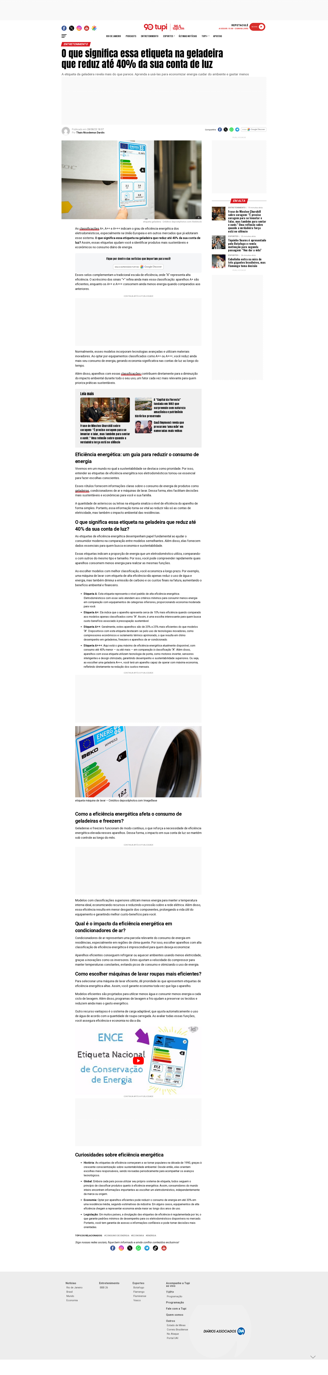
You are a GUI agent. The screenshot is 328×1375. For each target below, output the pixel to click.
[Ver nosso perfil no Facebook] (112, 1249)
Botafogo (138, 1287)
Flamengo (139, 1291)
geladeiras (82, 490)
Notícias (71, 1283)
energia (151, 1236)
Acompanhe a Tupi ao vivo (178, 1285)
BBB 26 (104, 1287)
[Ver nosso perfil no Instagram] (121, 1249)
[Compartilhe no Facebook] (220, 130)
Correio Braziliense (177, 1329)
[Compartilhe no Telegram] (237, 130)
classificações (89, 228)
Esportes (168, 36)
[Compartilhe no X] (226, 130)
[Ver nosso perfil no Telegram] (146, 1249)
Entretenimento (149, 36)
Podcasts (131, 36)
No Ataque (173, 1333)
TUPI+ (170, 1292)
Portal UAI (172, 1338)
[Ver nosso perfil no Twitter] (129, 1249)
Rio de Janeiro (113, 36)
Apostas (217, 36)
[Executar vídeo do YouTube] (138, 1061)
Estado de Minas (176, 1325)
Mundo (70, 1296)
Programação (174, 1296)
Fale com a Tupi (176, 1308)
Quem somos (174, 1314)
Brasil (69, 1291)
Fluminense (139, 1296)
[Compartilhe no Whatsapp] (231, 130)
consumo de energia (117, 1236)
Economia (138, 1236)
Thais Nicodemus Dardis (90, 132)
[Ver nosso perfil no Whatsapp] (138, 1249)
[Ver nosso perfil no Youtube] (164, 1249)
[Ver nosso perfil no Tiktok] (155, 1249)
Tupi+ (205, 36)
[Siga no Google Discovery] (253, 131)
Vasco (137, 1300)
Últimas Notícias (188, 36)
